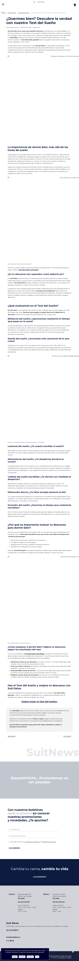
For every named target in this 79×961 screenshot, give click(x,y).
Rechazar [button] (22, 957)
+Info (37, 957)
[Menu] (3, 3)
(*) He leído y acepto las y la (33, 842)
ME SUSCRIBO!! (12, 930)
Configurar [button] (30, 957)
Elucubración (62, 957)
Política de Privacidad (49, 842)
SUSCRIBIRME (14, 848)
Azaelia (69, 957)
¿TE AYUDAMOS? (39, 877)
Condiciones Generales (32, 842)
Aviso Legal (68, 956)
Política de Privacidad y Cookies (55, 956)
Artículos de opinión (12, 27)
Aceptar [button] (15, 957)
